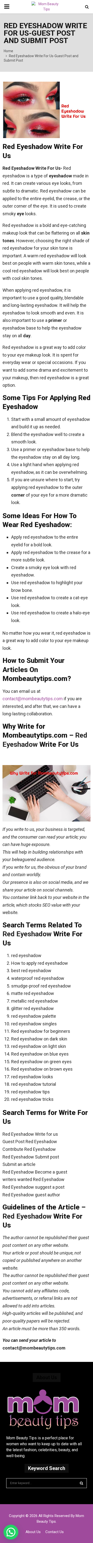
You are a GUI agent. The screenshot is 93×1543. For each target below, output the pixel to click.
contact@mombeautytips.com (33, 698)
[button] (10, 1532)
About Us (33, 1532)
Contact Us (54, 1532)
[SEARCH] (81, 1483)
